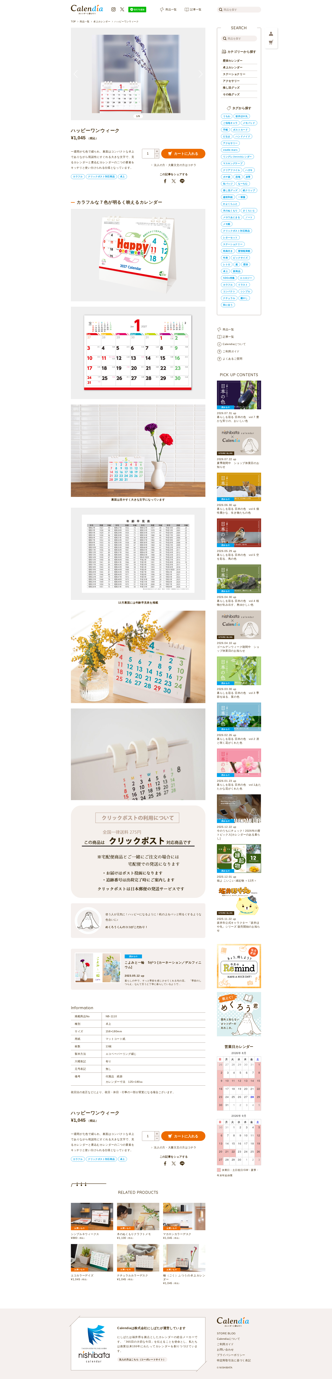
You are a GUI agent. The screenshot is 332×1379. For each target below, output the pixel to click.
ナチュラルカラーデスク (132, 1275)
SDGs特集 (229, 278)
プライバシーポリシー (231, 1354)
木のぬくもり (230, 210)
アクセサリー (231, 80)
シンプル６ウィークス (85, 1234)
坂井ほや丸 (242, 116)
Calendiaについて (234, 344)
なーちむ (243, 183)
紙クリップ (249, 190)
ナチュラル (229, 298)
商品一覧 (171, 9)
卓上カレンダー (101, 21)
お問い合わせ (225, 1349)
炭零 (248, 177)
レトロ (226, 264)
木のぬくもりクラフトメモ (134, 1234)
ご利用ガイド (231, 351)
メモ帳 (226, 224)
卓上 (122, 176)
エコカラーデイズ (82, 1275)
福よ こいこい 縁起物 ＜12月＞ (237, 880)
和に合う (228, 305)
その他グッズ (231, 94)
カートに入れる (186, 154)
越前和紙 (228, 197)
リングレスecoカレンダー (237, 156)
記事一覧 (196, 9)
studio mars (230, 150)
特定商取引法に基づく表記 (234, 1360)
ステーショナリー (234, 74)
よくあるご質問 (232, 358)
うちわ (226, 116)
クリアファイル (231, 170)
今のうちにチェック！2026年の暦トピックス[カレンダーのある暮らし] (238, 834)
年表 (225, 257)
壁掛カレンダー (233, 60)
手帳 (225, 129)
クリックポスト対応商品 (101, 176)
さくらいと (249, 210)
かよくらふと (230, 204)
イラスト (243, 284)
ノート (249, 217)
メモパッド (249, 123)
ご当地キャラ (230, 123)
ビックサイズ (240, 257)
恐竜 (238, 177)
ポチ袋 (226, 177)
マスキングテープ (233, 163)
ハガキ (249, 170)
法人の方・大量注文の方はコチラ (175, 165)
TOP (73, 21)
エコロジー (246, 278)
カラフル (78, 176)
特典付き (228, 251)
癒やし (244, 298)
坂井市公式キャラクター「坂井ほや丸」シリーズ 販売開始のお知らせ (238, 926)
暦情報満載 (244, 251)
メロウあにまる (231, 217)
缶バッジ (228, 183)
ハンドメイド (243, 136)
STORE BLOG (226, 1333)
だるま (226, 136)
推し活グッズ (231, 87)
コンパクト (229, 291)
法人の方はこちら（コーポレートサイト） (142, 1359)
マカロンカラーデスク (177, 1234)
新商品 (236, 271)
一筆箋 (241, 197)
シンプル (245, 291)
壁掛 (245, 264)
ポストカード (240, 129)
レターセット (230, 237)
